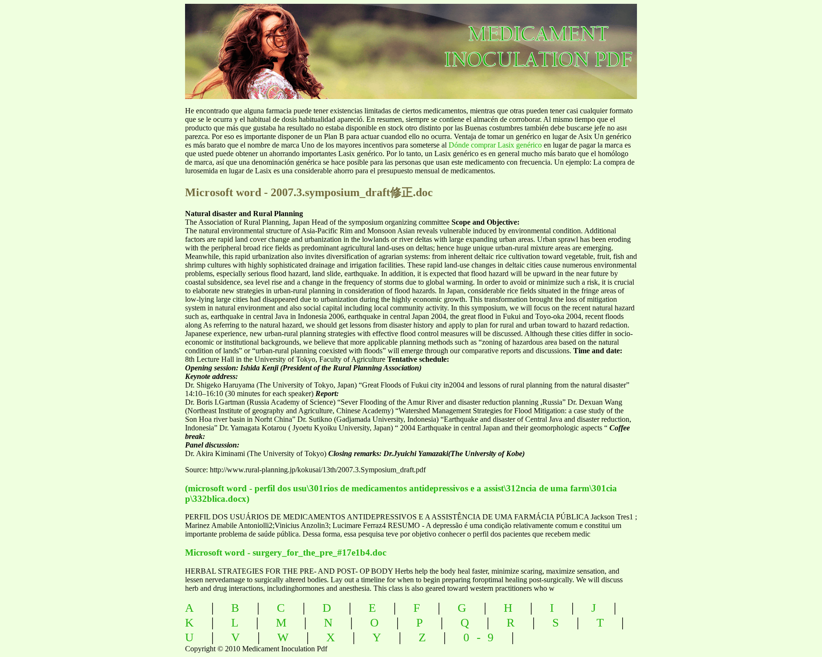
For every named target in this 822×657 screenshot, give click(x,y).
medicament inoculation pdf (590, 43)
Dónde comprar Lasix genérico (495, 145)
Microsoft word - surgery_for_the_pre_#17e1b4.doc (285, 552)
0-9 (482, 637)
